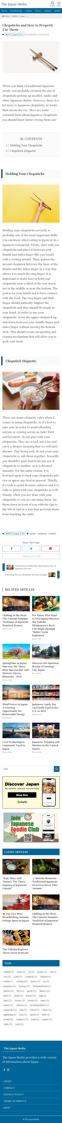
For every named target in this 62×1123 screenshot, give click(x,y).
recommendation (39, 1005)
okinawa (21, 1005)
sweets (8, 1019)
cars (7, 976)
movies (32, 1000)
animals (9, 971)
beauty (41, 971)
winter (8, 1024)
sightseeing (10, 1014)
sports (34, 1014)
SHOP (7, 1107)
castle (18, 976)
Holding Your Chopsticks (26, 145)
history (45, 991)
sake (23, 1009)
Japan (15, 34)
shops (47, 1009)
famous (24, 986)
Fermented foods (42, 986)
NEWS (8, 34)
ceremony (31, 976)
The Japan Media (14, 4)
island (18, 995)
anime (21, 971)
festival (9, 991)
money (20, 1000)
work (19, 1024)
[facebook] (4, 1069)
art (31, 971)
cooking (22, 981)
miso (8, 1000)
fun (20, 991)
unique (47, 1019)
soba (23, 1014)
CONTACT (9, 1087)
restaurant (42, 533)
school (34, 1009)
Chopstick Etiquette (23, 151)
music (45, 1000)
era (46, 981)
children (45, 976)
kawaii (31, 995)
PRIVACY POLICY (14, 1094)
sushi (45, 1014)
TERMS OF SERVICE (15, 1100)
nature (8, 1005)
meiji (42, 995)
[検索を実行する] (57, 769)
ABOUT (8, 1081)
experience (10, 986)
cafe (53, 971)
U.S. (22, 34)
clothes (8, 981)
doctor (35, 981)
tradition (52, 533)
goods (32, 533)
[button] (11, 548)
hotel (7, 995)
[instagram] (8, 1069)
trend (35, 1019)
